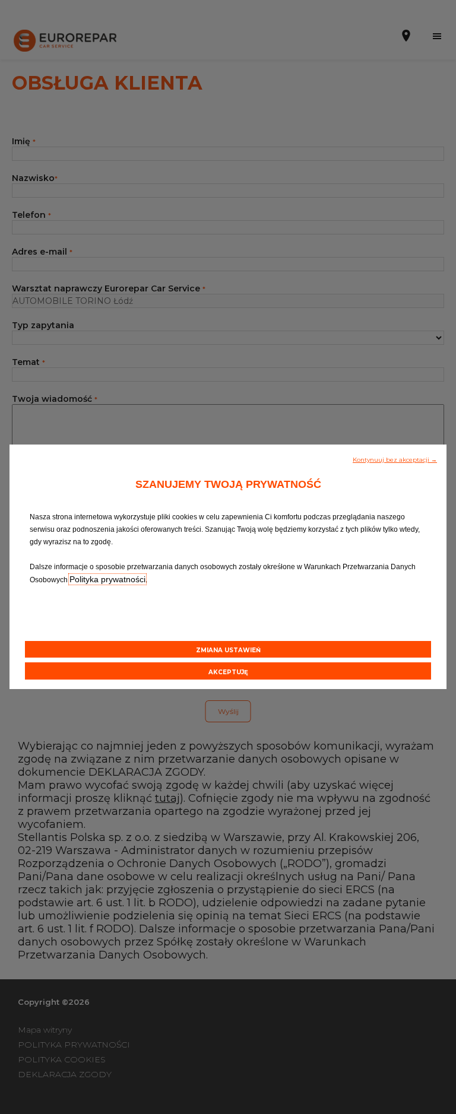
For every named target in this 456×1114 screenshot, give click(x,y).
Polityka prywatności (107, 579)
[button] (395, 459)
